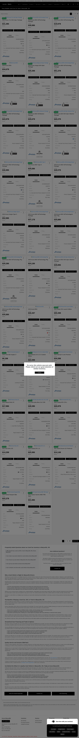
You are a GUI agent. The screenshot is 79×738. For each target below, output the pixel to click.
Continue (39, 372)
